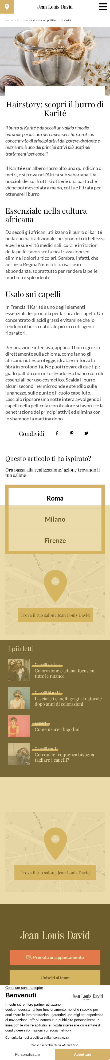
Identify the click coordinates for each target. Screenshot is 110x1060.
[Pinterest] (71, 433)
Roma (55, 498)
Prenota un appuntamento (58, 957)
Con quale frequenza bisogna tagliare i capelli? (64, 757)
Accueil (9, 20)
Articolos (22, 20)
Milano (55, 519)
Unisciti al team (55, 977)
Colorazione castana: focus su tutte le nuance (65, 673)
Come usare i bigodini (57, 729)
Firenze (55, 540)
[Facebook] (57, 433)
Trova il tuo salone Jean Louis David (55, 615)
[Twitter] (86, 433)
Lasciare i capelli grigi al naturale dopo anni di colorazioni (68, 701)
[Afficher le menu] (103, 7)
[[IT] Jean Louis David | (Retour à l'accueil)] (55, 7)
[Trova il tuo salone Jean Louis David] (7, 7)
